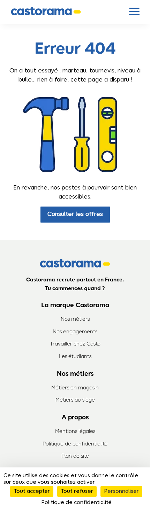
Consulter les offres (75, 214)
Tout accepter (32, 491)
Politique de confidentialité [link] (76, 502)
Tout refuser (77, 491)
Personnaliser (121, 491)
